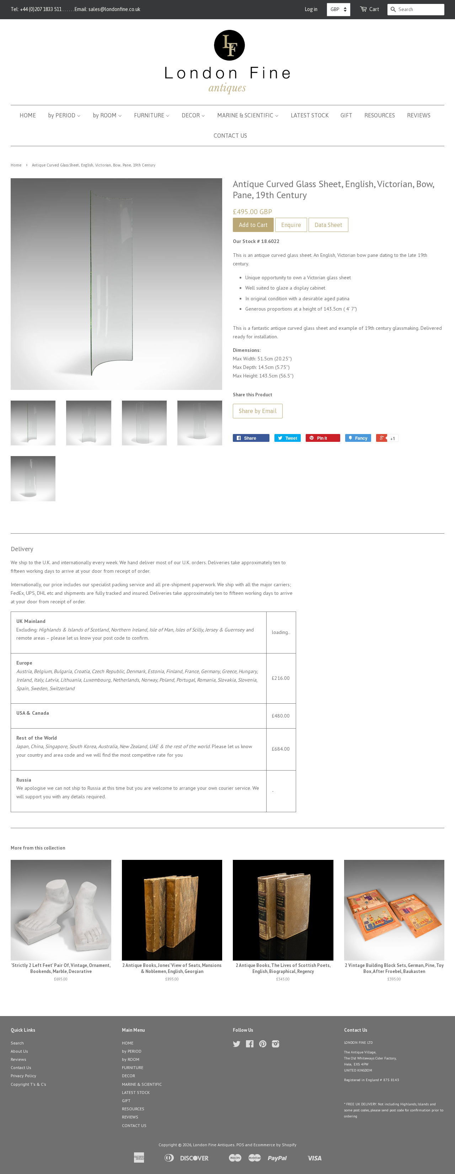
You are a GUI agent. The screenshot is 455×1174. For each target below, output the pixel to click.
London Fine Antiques (214, 1144)
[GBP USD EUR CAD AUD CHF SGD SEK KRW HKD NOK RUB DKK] (338, 9)
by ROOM (105, 115)
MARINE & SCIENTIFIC (246, 115)
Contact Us (21, 1067)
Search (17, 1043)
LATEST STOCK (309, 115)
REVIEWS (418, 115)
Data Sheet (328, 225)
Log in (311, 9)
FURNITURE (150, 115)
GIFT (346, 115)
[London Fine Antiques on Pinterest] (263, 1045)
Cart (374, 9)
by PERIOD (62, 115)
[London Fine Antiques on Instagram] (275, 1045)
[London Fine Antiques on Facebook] (250, 1045)
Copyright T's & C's (28, 1084)
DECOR (191, 115)
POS (240, 1144)
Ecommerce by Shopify (274, 1144)
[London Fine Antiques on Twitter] (237, 1045)
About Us (19, 1051)
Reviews (18, 1059)
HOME (28, 115)
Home (16, 165)
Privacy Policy (23, 1075)
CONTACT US (230, 135)
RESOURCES (379, 115)
